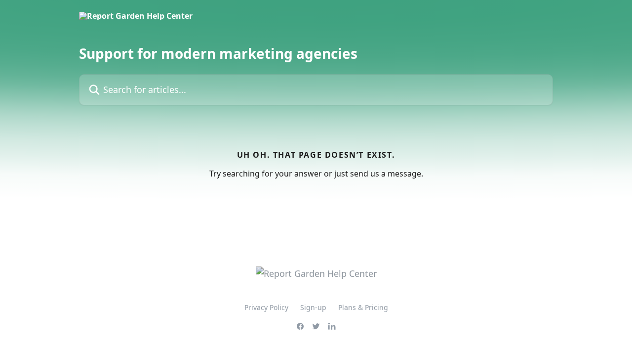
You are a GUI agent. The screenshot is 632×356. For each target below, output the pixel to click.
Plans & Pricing (363, 307)
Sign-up (313, 307)
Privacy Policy (266, 307)
